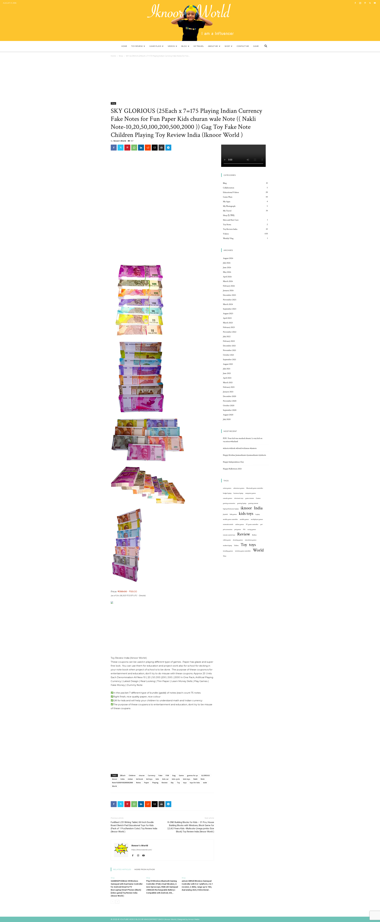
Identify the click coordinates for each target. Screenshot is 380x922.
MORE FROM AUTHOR (144, 869)
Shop (227, 46)
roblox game (227, 540)
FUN (167, 775)
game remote (249, 498)
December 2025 (229, 295)
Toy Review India (230, 229)
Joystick (225, 514)
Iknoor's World (119, 141)
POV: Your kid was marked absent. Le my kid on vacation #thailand (242, 440)
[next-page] (117, 902)
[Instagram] (360, 3)
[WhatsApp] (134, 148)
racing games (251, 529)
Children (132, 775)
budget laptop (227, 493)
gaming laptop (241, 503)
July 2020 (227, 419)
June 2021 (227, 373)
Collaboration (228, 187)
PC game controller (252, 524)
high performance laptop (231, 509)
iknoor (114, 779)
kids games (233, 514)
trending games (228, 551)
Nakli (195, 779)
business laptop (238, 493)
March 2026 (228, 281)
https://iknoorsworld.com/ (141, 850)
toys (185, 782)
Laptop (257, 514)
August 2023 (228, 313)
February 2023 (229, 327)
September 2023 (229, 309)
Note (203, 779)
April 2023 (227, 318)
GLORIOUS (205, 775)
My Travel (199, 46)
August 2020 (228, 414)
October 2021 (228, 355)
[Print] (161, 148)
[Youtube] (375, 3)
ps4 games (237, 529)
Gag (174, 775)
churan (142, 775)
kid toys (149, 779)
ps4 (261, 524)
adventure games (238, 488)
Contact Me (243, 46)
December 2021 (229, 345)
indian (130, 779)
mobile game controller (230, 519)
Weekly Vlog (228, 238)
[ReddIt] (148, 148)
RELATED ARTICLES (122, 869)
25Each (122, 775)
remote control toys (229, 535)
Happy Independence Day (233, 462)
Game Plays (155, 46)
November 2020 (229, 401)
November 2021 (229, 350)
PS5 (244, 529)
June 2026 (227, 267)
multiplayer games (257, 519)
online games (239, 524)
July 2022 (227, 336)
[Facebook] (355, 3)
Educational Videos (231, 192)
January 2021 (228, 391)
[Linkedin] (141, 148)
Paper (146, 782)
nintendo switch (228, 524)
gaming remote (253, 503)
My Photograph (229, 206)
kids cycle (176, 779)
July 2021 (226, 368)
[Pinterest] (365, 3)
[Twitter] (370, 3)
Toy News (227, 224)
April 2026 (227, 276)
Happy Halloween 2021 (232, 468)
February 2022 (229, 341)
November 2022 (229, 332)
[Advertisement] (190, 80)
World (114, 786)
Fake (160, 775)
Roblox (254, 535)
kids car (165, 779)
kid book (139, 779)
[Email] (155, 148)
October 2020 (228, 405)
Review (164, 782)
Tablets (236, 546)
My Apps (226, 201)
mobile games (244, 519)
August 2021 (228, 364)
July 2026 (227, 263)
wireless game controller (243, 551)
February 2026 (229, 286)
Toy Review (137, 46)
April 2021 (227, 378)
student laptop (227, 546)
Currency (151, 775)
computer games (250, 493)
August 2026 (228, 258)
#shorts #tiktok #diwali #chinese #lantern (239, 448)
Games (258, 498)
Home (124, 46)
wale (205, 782)
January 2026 (228, 290)
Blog (184, 46)
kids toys (186, 779)
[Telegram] (168, 148)
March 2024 (228, 304)
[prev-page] (112, 902)
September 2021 (229, 359)
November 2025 (229, 299)
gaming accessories (229, 503)
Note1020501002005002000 (122, 782)
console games (227, 498)
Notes (138, 782)
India (123, 779)
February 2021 (229, 387)
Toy (178, 782)
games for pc (192, 775)
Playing (155, 782)
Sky (172, 782)
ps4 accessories (227, 529)
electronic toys (238, 498)
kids (157, 779)
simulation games (250, 540)
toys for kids (195, 782)
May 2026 (227, 272)
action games (227, 488)
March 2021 (228, 382)
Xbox (224, 556)
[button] (265, 46)
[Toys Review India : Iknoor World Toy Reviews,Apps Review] (190, 20)
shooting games (238, 540)
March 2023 (228, 322)
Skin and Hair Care (231, 220)
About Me (213, 46)
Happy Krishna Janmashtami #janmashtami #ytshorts (244, 455)
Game (256, 46)
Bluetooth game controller (254, 488)
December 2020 (229, 396)
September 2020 (229, 410)
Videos (171, 46)
